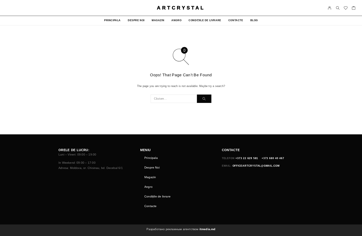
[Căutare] (338, 8)
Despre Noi (136, 20)
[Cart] (354, 8)
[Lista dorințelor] (346, 8)
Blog (254, 20)
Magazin (158, 20)
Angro (176, 20)
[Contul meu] (330, 8)
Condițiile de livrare (205, 20)
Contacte (235, 20)
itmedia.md (207, 229)
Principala (112, 20)
